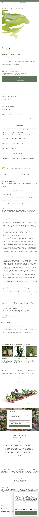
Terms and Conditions (19, 503)
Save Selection (18, 513)
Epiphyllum (12, 8)
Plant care (6, 174)
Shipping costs (12, 68)
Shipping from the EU (19, 5)
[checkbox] (18, 509)
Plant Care (6, 495)
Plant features (7, 172)
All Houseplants (7, 8)
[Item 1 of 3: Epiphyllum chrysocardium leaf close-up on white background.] (3, 48)
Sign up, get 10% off (19, 0)
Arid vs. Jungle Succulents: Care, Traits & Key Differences (7, 361)
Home (2, 8)
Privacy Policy (18, 423)
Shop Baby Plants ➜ (31, 403)
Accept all (34, 513)
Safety (5, 176)
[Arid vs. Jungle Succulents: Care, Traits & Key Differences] (7, 351)
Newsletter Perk (19, 478)
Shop (2, 495)
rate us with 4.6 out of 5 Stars (19, 437)
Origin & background (25, 172)
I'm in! (19, 426)
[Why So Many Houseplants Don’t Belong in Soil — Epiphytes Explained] (19, 351)
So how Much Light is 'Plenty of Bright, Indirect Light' (30, 361)
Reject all (26, 513)
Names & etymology (25, 176)
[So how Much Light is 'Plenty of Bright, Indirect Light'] (31, 351)
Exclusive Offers (6, 469)
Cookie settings (33, 494)
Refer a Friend (32, 469)
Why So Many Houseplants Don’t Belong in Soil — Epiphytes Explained (18, 361)
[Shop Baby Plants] (19, 396)
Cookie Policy (26, 502)
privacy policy (24, 506)
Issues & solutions (25, 174)
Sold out (19, 77)
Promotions (11, 495)
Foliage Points (19, 469)
